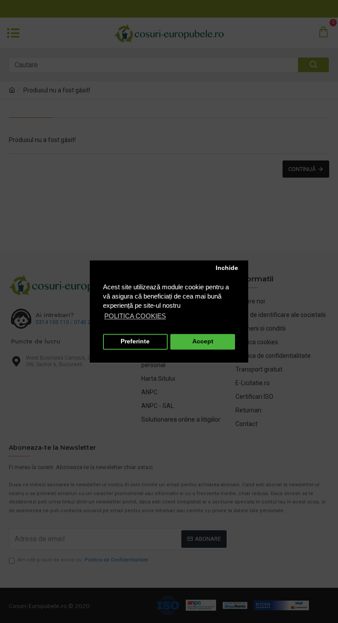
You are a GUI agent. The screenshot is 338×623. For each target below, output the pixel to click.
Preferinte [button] (135, 342)
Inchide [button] (227, 268)
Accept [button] (202, 342)
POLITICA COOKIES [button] (135, 316)
